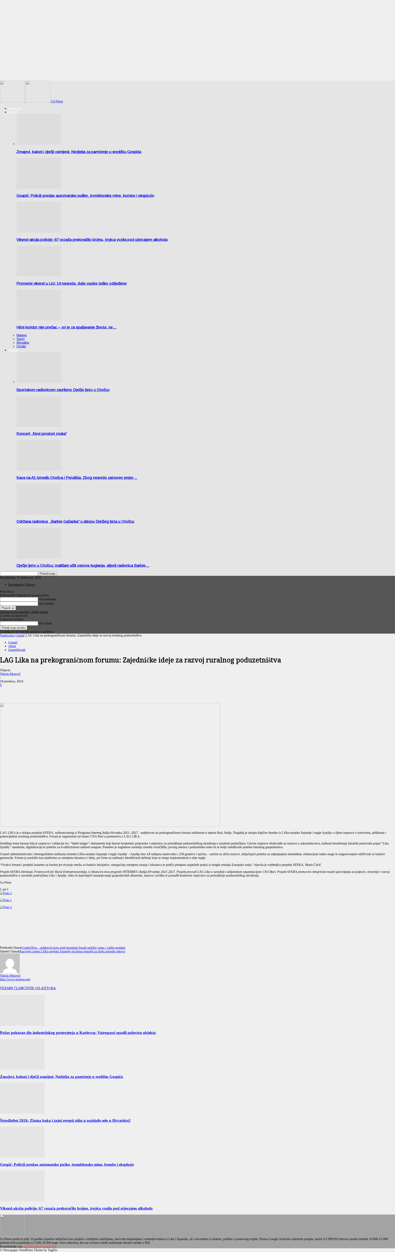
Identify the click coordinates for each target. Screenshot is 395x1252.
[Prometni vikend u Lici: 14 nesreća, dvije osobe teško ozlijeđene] (38, 275)
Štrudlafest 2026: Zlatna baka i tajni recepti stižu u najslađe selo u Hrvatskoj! (65, 1120)
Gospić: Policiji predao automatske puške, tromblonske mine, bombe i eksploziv (85, 195)
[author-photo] (10, 972)
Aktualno (22, 342)
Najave (21, 335)
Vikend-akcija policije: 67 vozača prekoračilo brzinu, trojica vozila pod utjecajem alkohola (91, 239)
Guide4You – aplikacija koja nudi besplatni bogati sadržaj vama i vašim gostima (73, 947)
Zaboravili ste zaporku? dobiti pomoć (24, 612)
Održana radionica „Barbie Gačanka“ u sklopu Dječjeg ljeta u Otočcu (75, 521)
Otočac (13, 350)
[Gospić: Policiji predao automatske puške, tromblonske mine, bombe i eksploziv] (38, 187)
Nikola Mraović (10, 674)
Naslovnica (7, 635)
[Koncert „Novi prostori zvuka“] (38, 425)
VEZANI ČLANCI (13, 988)
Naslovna (14, 108)
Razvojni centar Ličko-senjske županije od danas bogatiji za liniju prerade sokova (72, 951)
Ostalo (21, 346)
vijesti (12, 646)
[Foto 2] (6, 893)
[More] (22, 691)
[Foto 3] (6, 907)
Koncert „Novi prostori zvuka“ (41, 433)
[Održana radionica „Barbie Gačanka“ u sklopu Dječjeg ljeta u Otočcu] (38, 513)
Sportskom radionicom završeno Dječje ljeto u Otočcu (62, 390)
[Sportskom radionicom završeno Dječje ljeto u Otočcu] (38, 381)
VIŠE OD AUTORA (41, 988)
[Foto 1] (6, 900)
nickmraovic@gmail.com (40, 1246)
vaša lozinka (46, 603)
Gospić (13, 112)
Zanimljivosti (16, 650)
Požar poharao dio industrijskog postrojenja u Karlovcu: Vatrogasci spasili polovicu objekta (78, 1032)
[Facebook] (7, 691)
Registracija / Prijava (21, 584)
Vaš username (47, 599)
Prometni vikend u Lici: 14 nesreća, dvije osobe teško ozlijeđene (71, 283)
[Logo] (13, 101)
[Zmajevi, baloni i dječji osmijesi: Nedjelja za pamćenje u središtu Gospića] (38, 143)
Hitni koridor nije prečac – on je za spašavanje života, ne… (66, 327)
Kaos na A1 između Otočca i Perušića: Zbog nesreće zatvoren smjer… (76, 477)
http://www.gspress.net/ (15, 979)
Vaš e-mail (45, 623)
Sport (20, 339)
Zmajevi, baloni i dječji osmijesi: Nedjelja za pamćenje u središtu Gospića (78, 152)
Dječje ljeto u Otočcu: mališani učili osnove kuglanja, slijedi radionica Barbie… (82, 565)
